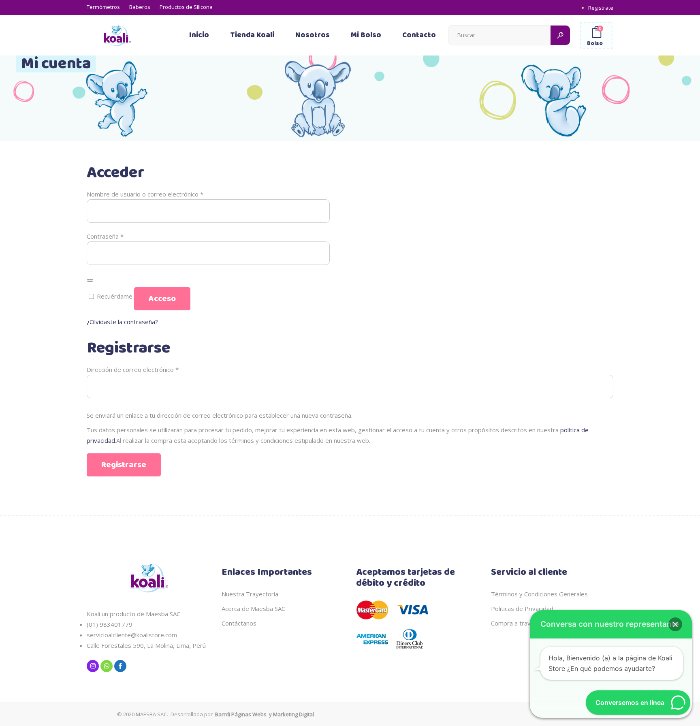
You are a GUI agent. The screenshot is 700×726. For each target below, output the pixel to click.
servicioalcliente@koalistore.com (132, 635)
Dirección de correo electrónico (133, 369)
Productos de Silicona (186, 7)
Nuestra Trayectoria (250, 594)
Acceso (162, 299)
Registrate (600, 7)
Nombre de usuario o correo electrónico (145, 194)
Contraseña (105, 236)
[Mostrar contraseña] (90, 280)
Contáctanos (239, 623)
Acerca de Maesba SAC (253, 608)
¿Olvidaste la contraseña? (122, 322)
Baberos (139, 7)
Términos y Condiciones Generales (539, 594)
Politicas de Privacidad (522, 608)
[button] (675, 624)
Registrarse (123, 465)
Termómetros (103, 7)
